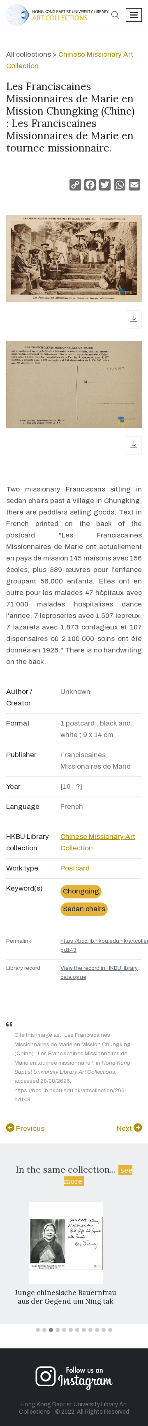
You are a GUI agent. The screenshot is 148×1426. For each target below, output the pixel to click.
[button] (115, 16)
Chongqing (81, 891)
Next (125, 1128)
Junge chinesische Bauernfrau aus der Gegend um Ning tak (65, 1296)
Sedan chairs (84, 909)
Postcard (75, 868)
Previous (29, 1128)
